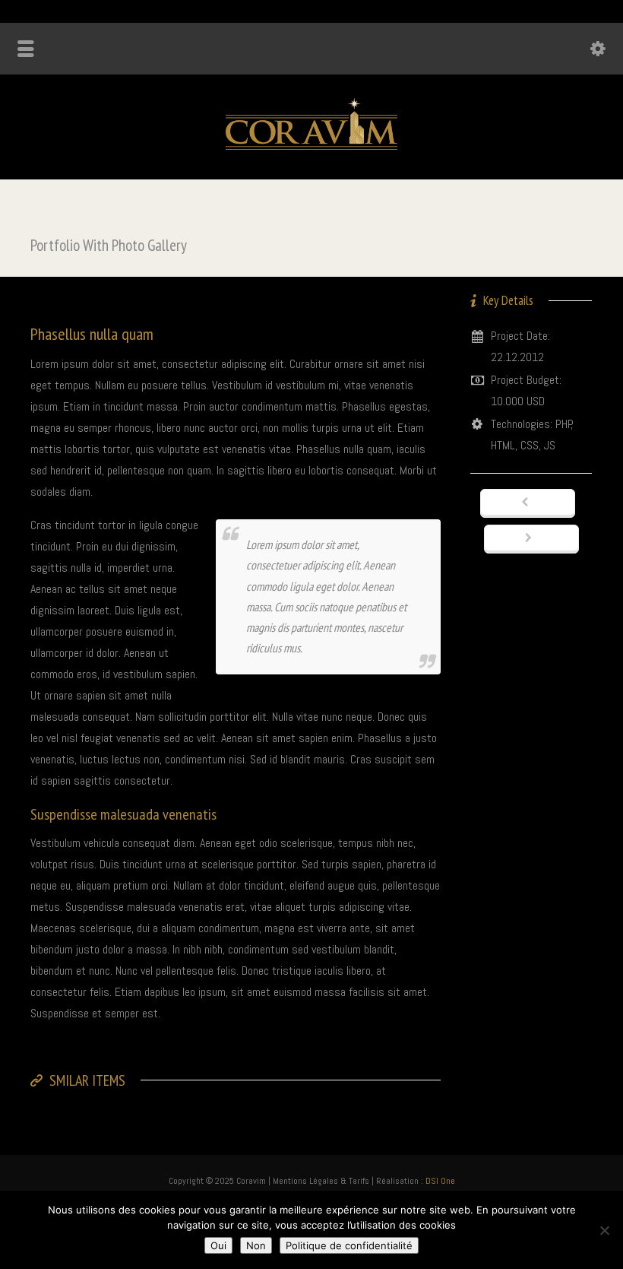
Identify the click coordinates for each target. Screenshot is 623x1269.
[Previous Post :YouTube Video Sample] (527, 503)
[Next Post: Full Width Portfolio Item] (531, 539)
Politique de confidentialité (349, 1245)
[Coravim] (311, 146)
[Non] (604, 1230)
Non (256, 1245)
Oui (218, 1245)
